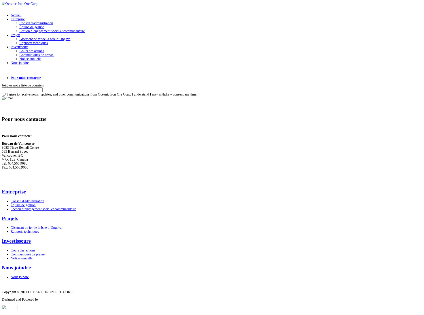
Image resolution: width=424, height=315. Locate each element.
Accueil (16, 15)
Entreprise (18, 19)
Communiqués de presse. (36, 55)
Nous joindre (20, 63)
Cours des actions (31, 51)
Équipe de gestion (31, 27)
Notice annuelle (30, 59)
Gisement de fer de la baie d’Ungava (44, 39)
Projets (15, 35)
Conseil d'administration (36, 23)
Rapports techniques (33, 43)
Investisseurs (19, 47)
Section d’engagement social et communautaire (52, 31)
